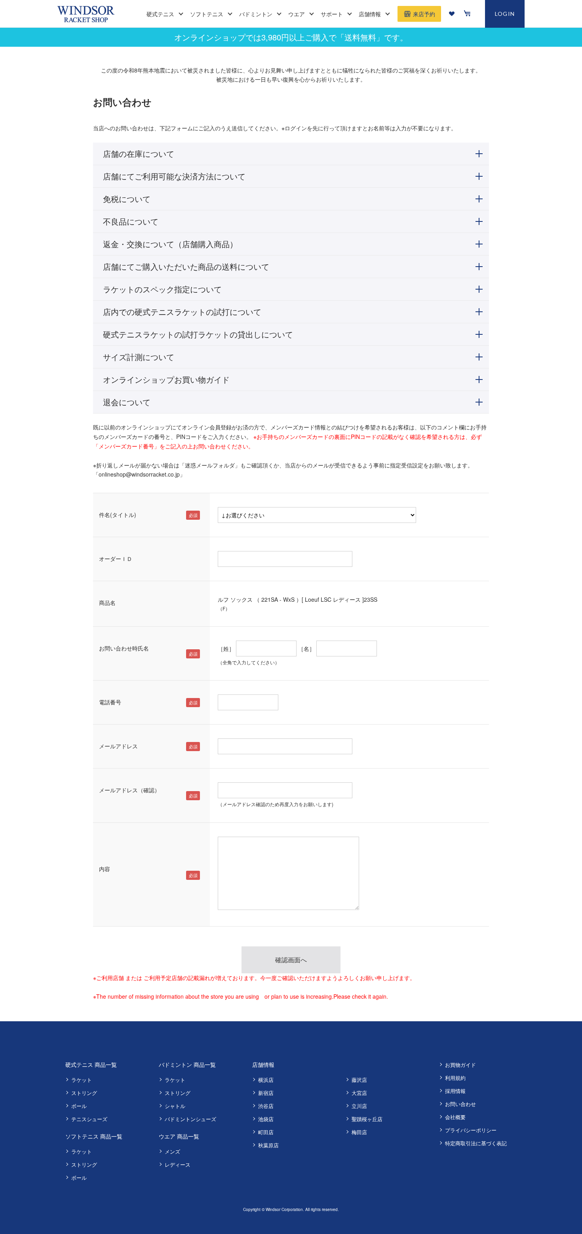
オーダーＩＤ (115, 559)
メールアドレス (118, 746)
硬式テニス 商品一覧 (91, 1064)
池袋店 (266, 1119)
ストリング (84, 1093)
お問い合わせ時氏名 (124, 648)
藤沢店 (359, 1079)
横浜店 (266, 1079)
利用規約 (455, 1077)
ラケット (81, 1079)
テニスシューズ (89, 1119)
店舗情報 (263, 1064)
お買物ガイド (460, 1064)
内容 (104, 869)
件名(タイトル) (117, 515)
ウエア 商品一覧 (179, 1136)
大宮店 (359, 1093)
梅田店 (359, 1132)
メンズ (172, 1151)
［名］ (306, 648)
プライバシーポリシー (470, 1130)
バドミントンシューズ (190, 1119)
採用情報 (455, 1091)
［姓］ (226, 648)
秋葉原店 (268, 1145)
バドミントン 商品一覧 (187, 1064)
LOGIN (505, 13)
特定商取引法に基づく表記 (476, 1143)
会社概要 (455, 1117)
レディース (177, 1164)
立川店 (359, 1106)
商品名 (107, 603)
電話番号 (110, 702)
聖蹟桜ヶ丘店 (367, 1119)
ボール (79, 1106)
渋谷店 (266, 1106)
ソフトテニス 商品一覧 (93, 1136)
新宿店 (266, 1093)
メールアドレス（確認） (129, 790)
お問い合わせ (460, 1104)
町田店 (266, 1132)
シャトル (175, 1106)
